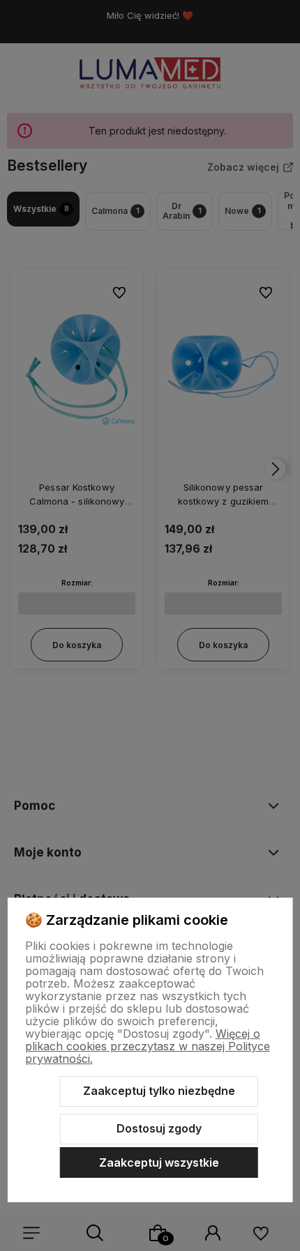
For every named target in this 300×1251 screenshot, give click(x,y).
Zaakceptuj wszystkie (159, 1162)
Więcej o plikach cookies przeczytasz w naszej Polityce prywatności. (147, 1046)
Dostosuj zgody (159, 1128)
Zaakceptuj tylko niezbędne (159, 1091)
